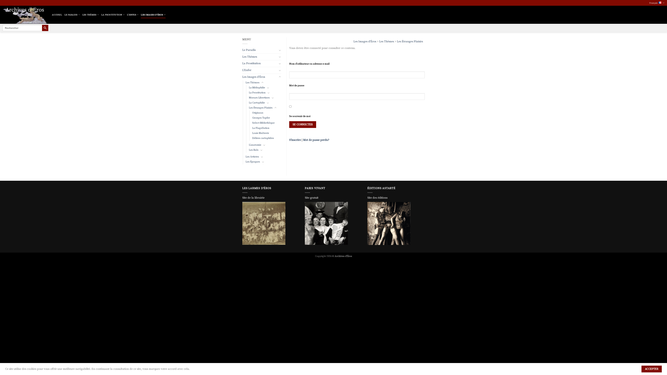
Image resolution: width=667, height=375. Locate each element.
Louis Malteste (260, 133)
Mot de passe (296, 85)
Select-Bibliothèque (263, 122)
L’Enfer (131, 14)
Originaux (257, 112)
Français (653, 3)
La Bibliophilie (257, 87)
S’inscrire (295, 140)
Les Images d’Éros (152, 14)
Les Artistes (252, 156)
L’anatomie (255, 145)
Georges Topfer (261, 117)
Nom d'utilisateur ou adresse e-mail (309, 63)
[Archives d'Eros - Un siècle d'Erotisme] (25, 14)
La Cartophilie (257, 102)
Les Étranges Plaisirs (410, 41)
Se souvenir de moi (299, 116)
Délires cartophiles (263, 138)
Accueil (57, 14)
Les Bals (253, 150)
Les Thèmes (89, 14)
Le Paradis (71, 14)
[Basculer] (279, 50)
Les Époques (253, 161)
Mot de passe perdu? (316, 140)
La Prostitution (111, 14)
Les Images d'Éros (364, 41)
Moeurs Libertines (259, 97)
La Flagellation (260, 128)
